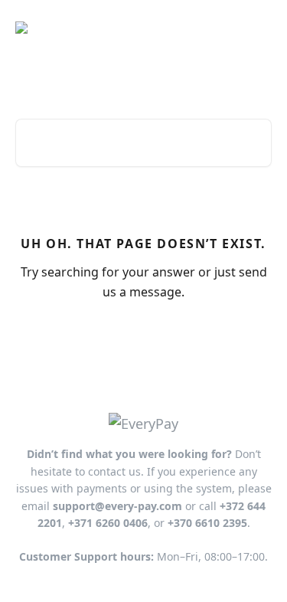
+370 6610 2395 (207, 522)
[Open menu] (258, 27)
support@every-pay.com (117, 506)
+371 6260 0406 (108, 522)
